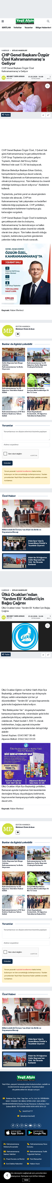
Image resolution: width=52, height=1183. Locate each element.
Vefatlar (18, 28)
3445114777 (27, 1111)
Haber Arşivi (35, 1164)
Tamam (26, 1180)
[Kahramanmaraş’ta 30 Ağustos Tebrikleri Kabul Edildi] (13, 380)
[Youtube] (30, 1126)
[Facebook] (13, 1126)
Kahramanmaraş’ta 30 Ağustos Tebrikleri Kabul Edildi (12, 390)
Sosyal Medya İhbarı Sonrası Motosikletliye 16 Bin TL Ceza (38, 390)
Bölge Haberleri (43, 28)
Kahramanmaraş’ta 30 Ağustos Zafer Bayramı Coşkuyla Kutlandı (37, 365)
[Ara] (48, 21)
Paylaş (7, 115)
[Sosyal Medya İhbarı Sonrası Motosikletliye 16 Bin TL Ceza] (38, 380)
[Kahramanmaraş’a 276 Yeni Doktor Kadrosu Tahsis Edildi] (13, 403)
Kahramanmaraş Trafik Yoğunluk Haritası (37, 1153)
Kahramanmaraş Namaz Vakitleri (11, 1153)
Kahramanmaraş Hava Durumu (37, 1145)
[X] (17, 1126)
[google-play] (37, 1133)
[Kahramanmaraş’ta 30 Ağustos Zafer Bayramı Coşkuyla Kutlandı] (38, 355)
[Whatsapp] (35, 1126)
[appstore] (15, 1133)
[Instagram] (22, 1126)
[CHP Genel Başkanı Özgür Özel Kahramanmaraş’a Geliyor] (26, 96)
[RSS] (39, 1126)
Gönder (7, 463)
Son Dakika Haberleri (14, 1164)
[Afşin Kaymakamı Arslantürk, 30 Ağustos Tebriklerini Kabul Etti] (38, 403)
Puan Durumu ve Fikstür (15, 1159)
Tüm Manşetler (36, 1159)
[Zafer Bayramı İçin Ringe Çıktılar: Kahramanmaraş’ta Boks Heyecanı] (13, 355)
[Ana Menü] (3, 21)
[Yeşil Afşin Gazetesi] (25, 21)
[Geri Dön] (7, 1175)
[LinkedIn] (26, 1126)
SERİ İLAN (6, 28)
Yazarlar (29, 28)
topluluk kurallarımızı (24, 471)
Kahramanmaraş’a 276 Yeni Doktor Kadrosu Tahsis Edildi (13, 414)
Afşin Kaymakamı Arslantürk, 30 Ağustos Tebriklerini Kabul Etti (37, 414)
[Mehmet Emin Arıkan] (8, 331)
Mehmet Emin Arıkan (25, 329)
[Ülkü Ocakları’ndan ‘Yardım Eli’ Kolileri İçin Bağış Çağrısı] (26, 636)
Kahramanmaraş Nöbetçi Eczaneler (11, 1145)
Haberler (5, 50)
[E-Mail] (18, 334)
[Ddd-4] (26, 274)
